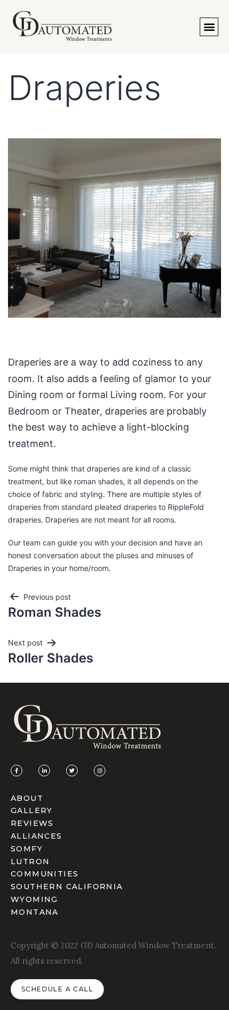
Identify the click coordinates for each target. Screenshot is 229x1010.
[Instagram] (99, 770)
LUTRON (30, 861)
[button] (209, 27)
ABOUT (27, 798)
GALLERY (32, 810)
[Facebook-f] (16, 770)
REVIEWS (32, 823)
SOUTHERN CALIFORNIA (67, 886)
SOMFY (27, 849)
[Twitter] (72, 770)
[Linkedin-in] (44, 770)
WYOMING (34, 899)
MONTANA (35, 912)
